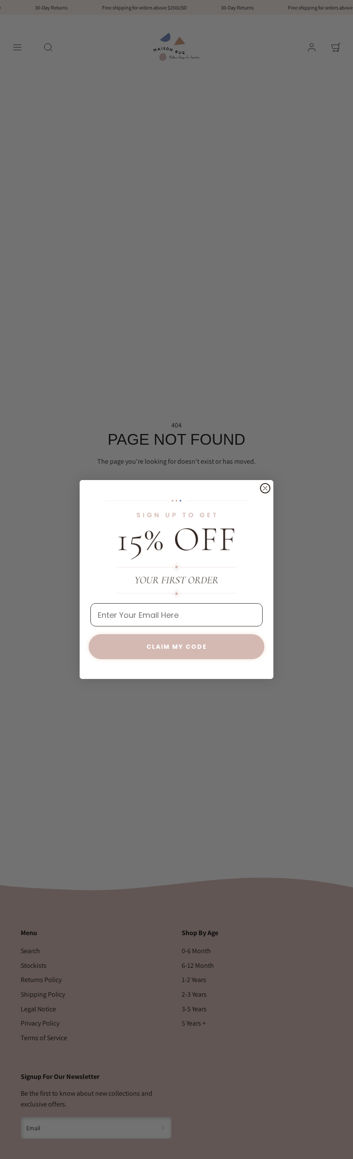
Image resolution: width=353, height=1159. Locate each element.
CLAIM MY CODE (176, 646)
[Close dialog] (265, 488)
